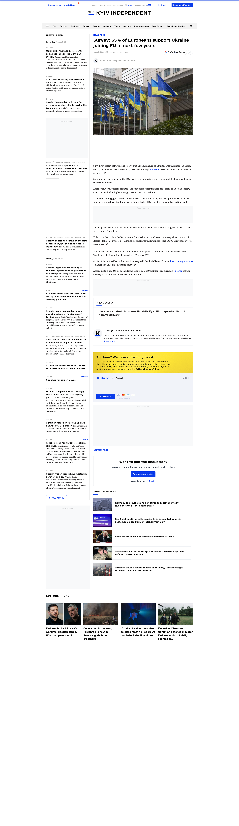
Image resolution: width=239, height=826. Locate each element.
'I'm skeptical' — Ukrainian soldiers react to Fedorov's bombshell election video (138, 632)
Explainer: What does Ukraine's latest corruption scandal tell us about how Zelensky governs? (66, 296)
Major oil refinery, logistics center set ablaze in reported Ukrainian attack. (65, 54)
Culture (127, 26)
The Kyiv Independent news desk (119, 61)
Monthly (105, 378)
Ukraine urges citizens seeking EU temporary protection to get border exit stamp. (66, 271)
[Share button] (190, 52)
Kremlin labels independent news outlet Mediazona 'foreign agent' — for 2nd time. (65, 314)
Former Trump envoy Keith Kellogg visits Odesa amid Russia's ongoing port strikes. (65, 394)
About (94, 5)
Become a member (143, 474)
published (154, 169)
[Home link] (119, 13)
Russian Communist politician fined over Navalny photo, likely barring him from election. (66, 105)
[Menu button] (47, 26)
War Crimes (158, 26)
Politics (63, 26)
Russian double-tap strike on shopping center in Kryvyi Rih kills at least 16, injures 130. (67, 244)
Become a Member (182, 5)
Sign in (152, 481)
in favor (178, 271)
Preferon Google (176, 52)
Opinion (107, 26)
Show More (56, 498)
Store (130, 5)
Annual (119, 378)
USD (185, 378)
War (55, 26)
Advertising (118, 5)
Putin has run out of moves (61, 380)
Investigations (141, 26)
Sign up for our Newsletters (63, 5)
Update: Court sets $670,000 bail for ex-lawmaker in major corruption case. (66, 342)
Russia (86, 26)
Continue (105, 396)
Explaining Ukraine (176, 26)
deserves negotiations (181, 261)
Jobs (109, 5)
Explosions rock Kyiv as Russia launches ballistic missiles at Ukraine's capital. (66, 168)
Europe (96, 26)
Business (75, 26)
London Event (141, 5)
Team (102, 5)
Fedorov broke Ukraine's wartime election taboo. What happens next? (61, 632)
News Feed (99, 35)
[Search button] (191, 26)
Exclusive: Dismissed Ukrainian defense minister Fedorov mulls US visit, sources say (175, 633)
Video (117, 26)
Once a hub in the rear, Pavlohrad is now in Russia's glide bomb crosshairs (97, 633)
